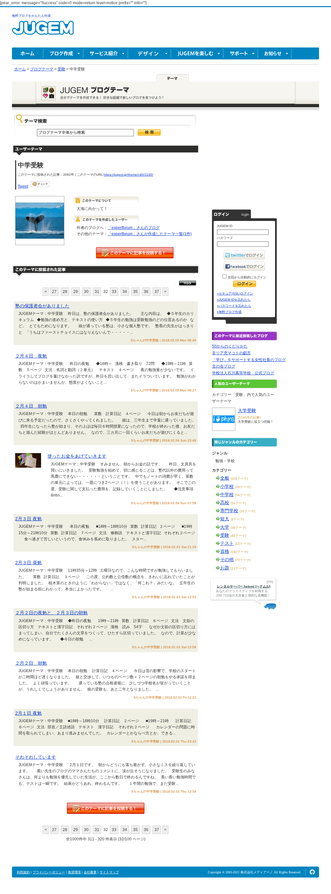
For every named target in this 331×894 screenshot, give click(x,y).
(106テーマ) (239, 478)
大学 (224, 527)
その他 (227, 559)
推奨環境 (74, 872)
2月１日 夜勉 (28, 713)
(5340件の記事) (249, 417)
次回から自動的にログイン (246, 277)
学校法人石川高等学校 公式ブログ (243, 373)
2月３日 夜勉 (28, 518)
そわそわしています (35, 757)
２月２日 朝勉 (31, 663)
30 (86, 291)
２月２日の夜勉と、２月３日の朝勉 (51, 612)
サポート (240, 53)
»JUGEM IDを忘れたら (234, 299)
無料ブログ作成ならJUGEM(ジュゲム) (43, 31)
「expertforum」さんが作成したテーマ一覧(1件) (150, 234)
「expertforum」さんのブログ (134, 227)
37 (157, 291)
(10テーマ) (247, 511)
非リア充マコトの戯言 (231, 353)
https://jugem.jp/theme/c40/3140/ (128, 174)
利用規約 (23, 872)
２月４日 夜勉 (31, 356)
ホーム (27, 53)
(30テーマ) (243, 487)
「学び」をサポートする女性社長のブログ (249, 360)
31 (97, 291)
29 (75, 291)
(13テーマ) (238, 568)
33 (114, 291)
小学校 (227, 486)
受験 (224, 535)
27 (54, 291)
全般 (224, 478)
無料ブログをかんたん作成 (31, 15)
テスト (227, 543)
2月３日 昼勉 (28, 562)
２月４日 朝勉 (31, 406)
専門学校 (229, 510)
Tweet (23, 186)
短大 (224, 518)
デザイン (149, 53)
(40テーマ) (238, 535)
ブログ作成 (63, 53)
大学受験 (247, 410)
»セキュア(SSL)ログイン (235, 293)
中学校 (227, 494)
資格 (224, 551)
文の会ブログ (223, 366)
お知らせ (275, 53)
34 (125, 291)
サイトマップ (109, 872)
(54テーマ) (243, 495)
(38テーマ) (238, 527)
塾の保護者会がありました (42, 305)
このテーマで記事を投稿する (135, 252)
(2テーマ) (237, 519)
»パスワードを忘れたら (234, 305)
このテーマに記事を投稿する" (105, 808)
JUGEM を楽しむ (197, 53)
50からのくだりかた (230, 346)
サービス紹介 (105, 53)
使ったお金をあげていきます (77, 456)
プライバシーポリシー (49, 872)
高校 (224, 502)
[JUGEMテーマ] (172, 78)
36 (146, 291)
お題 (224, 567)
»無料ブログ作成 (229, 312)
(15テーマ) (243, 544)
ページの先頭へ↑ (312, 872)
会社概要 (90, 872)
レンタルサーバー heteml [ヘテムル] (243, 586)
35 (135, 291)
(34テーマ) (238, 503)
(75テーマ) (243, 560)
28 (65, 291)
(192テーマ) (239, 552)
